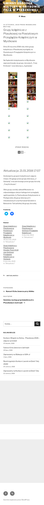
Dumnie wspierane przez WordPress (16, 500)
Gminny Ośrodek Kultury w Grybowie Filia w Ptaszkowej (21, 7)
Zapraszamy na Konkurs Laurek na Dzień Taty (21, 371)
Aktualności (13, 275)
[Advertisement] (22, 402)
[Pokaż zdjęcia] (22, 147)
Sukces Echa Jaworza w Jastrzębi (16, 348)
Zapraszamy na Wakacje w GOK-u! (16, 354)
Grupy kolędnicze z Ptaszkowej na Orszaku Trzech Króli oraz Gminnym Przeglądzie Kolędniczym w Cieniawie (10, 252)
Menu (23, 16)
